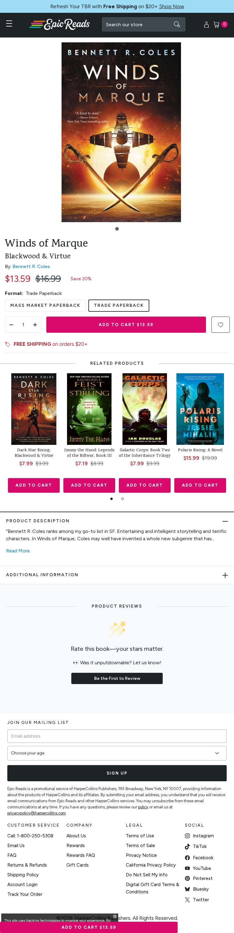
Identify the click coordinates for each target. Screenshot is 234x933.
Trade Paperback (119, 305)
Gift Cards (77, 865)
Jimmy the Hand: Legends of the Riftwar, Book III (89, 453)
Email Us (16, 845)
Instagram (203, 836)
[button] (117, 229)
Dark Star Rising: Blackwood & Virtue (34, 453)
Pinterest (203, 878)
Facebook (203, 857)
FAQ (11, 855)
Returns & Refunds (27, 865)
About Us (76, 836)
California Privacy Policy (151, 865)
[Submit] (177, 24)
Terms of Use (140, 836)
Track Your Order (24, 894)
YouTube (202, 868)
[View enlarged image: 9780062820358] (121, 132)
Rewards (75, 845)
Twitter (201, 900)
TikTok (200, 846)
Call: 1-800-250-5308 (30, 836)
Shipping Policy (23, 875)
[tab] (111, 499)
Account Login (22, 884)
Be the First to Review (117, 678)
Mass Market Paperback (45, 305)
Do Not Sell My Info (147, 875)
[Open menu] (9, 23)
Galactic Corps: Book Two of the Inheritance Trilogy (145, 453)
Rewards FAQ (80, 855)
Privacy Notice (141, 855)
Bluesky (201, 889)
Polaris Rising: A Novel (200, 450)
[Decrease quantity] (11, 324)
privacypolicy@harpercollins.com (36, 813)
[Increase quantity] (35, 324)
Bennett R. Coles (31, 266)
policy (143, 807)
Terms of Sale (140, 845)
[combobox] (143, 24)
